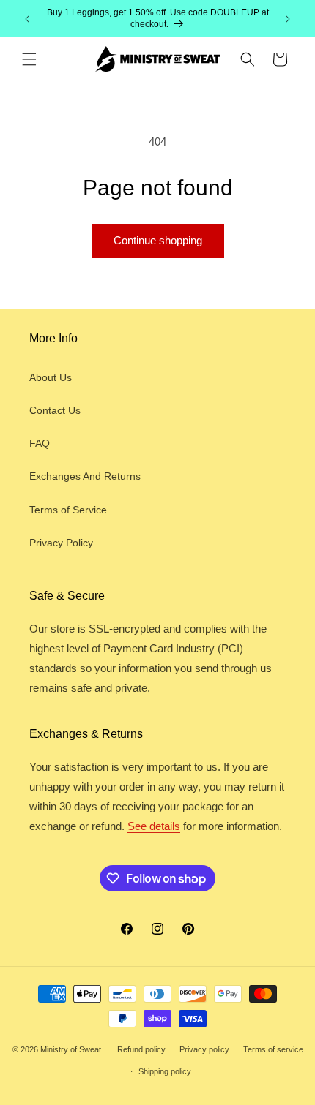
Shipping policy (164, 1071)
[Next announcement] (288, 19)
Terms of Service (68, 510)
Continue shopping (158, 240)
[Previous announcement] (27, 19)
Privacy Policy (61, 542)
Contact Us (55, 410)
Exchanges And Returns (85, 476)
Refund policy (141, 1049)
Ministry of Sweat (70, 1048)
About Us (50, 377)
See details (153, 826)
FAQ (39, 443)
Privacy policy (204, 1049)
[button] (29, 59)
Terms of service (273, 1049)
